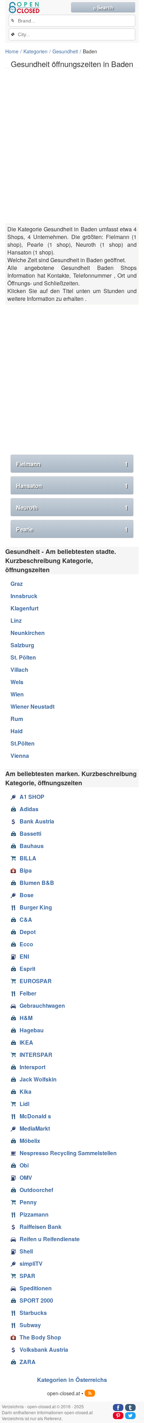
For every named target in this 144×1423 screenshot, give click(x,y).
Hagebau (32, 1030)
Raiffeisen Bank (41, 1227)
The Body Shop (40, 1337)
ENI (24, 956)
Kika (25, 1091)
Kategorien (35, 51)
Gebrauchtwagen (42, 1005)
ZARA (28, 1362)
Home (12, 51)
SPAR (27, 1276)
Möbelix (30, 1141)
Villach (19, 670)
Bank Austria (37, 821)
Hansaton (72, 486)
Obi (24, 1165)
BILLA (28, 858)
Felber (28, 993)
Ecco (26, 944)
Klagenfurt (24, 608)
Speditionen (36, 1288)
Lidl (24, 1104)
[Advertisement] (72, 145)
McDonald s (35, 1116)
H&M (26, 1018)
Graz (16, 584)
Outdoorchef (36, 1190)
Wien (17, 694)
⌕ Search (103, 7)
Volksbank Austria (44, 1349)
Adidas (29, 809)
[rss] (90, 1393)
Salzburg (22, 645)
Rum (16, 719)
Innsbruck (23, 596)
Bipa (26, 870)
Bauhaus (32, 846)
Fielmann (72, 464)
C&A (26, 919)
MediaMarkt (35, 1128)
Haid (16, 731)
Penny (28, 1202)
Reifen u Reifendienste (50, 1239)
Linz (16, 620)
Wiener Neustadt (32, 706)
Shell (26, 1251)
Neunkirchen (27, 633)
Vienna (19, 756)
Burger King (36, 907)
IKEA (26, 1042)
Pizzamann (34, 1214)
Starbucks (33, 1313)
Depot (28, 932)
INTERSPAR (36, 1055)
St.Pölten (22, 743)
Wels (16, 682)
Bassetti (30, 833)
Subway (30, 1325)
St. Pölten (23, 657)
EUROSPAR (36, 981)
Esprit (27, 969)
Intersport (32, 1067)
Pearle (72, 529)
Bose (27, 895)
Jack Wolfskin (38, 1079)
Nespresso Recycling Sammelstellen (68, 1153)
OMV (26, 1177)
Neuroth (72, 507)
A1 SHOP (32, 797)
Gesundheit (65, 51)
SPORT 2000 (36, 1300)
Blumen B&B (37, 883)
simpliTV (31, 1263)
